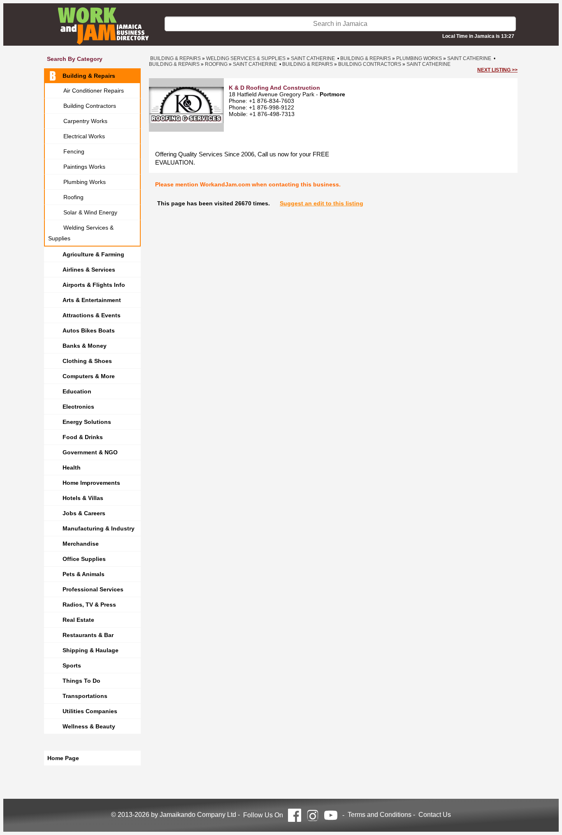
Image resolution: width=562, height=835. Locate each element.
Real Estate (78, 619)
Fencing (73, 151)
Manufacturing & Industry (99, 528)
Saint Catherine (313, 58)
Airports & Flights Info (94, 284)
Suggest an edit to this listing (321, 203)
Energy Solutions (87, 422)
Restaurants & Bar (88, 635)
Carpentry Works (85, 121)
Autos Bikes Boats (89, 330)
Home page (63, 758)
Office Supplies (84, 559)
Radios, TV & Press (89, 604)
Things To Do (81, 680)
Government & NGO (90, 452)
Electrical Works (84, 136)
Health (72, 467)
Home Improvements (91, 482)
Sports (72, 665)
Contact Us (434, 814)
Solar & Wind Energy (90, 212)
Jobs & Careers (84, 513)
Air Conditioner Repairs (93, 90)
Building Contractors (89, 105)
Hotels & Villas (83, 498)
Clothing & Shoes (87, 361)
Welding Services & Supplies (81, 233)
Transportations (85, 696)
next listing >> (497, 70)
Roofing (73, 197)
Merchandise (81, 543)
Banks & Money (85, 345)
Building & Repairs (89, 75)
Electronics (78, 406)
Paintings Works (84, 166)
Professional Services (93, 589)
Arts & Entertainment (92, 300)
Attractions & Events (92, 315)
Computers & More (89, 376)
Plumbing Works (84, 182)
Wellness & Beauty (89, 726)
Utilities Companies (90, 711)
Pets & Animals (84, 574)
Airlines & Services (89, 269)
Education (77, 391)
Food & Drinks (83, 437)
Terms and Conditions (379, 814)
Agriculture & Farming (93, 254)
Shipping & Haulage (90, 650)
